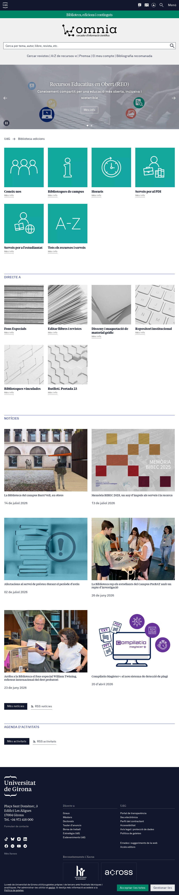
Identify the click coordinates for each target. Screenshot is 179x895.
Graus (66, 813)
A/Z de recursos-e (64, 56)
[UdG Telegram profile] (25, 846)
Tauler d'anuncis (72, 825)
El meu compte (103, 56)
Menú (172, 5)
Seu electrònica (129, 817)
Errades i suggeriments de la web (138, 843)
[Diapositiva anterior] (5, 98)
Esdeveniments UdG (74, 837)
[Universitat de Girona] (20, 787)
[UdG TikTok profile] (6, 839)
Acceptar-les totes (132, 887)
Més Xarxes (10, 854)
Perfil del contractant (132, 821)
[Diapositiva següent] (174, 98)
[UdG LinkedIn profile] (25, 839)
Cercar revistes (38, 56)
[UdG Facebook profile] (6, 846)
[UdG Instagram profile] (19, 839)
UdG (7, 139)
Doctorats (68, 821)
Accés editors (127, 847)
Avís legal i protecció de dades (137, 829)
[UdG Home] (5, 5)
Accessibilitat (127, 825)
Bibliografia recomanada (134, 56)
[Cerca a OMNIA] (172, 45)
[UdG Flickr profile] (12, 846)
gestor (52, 888)
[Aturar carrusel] (6, 123)
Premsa (84, 56)
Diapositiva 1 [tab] (87, 125)
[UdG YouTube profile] (19, 846)
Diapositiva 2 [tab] (91, 125)
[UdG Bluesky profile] (12, 839)
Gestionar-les (162, 887)
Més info (89, 110)
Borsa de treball (72, 829)
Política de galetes (130, 833)
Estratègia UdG (71, 833)
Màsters (67, 817)
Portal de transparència (133, 813)
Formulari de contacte (16, 826)
